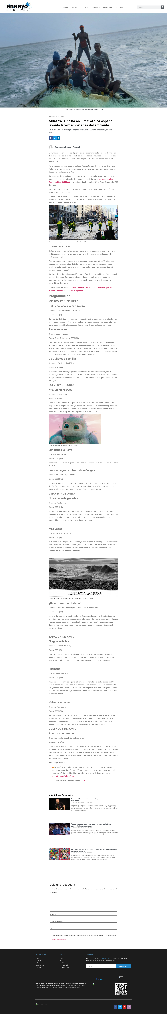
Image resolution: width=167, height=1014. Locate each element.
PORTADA (65, 7)
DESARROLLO (107, 7)
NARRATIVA (96, 7)
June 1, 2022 (86, 780)
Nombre (53, 914)
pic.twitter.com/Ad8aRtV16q (63, 776)
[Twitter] (120, 1007)
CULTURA (75, 7)
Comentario (54, 892)
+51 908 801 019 (104, 958)
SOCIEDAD (84, 7)
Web (51, 928)
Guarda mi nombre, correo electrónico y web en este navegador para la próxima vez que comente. (83, 935)
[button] (51, 138)
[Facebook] (115, 1007)
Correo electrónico (56, 921)
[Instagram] (129, 1007)
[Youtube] (124, 1007)
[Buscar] (162, 7)
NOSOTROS (119, 7)
